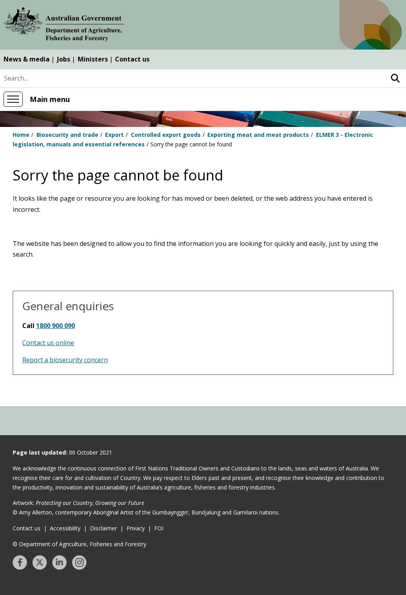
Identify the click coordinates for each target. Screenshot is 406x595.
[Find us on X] (40, 562)
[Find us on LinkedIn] (59, 562)
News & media (27, 59)
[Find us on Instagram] (79, 562)
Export (114, 134)
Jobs (63, 59)
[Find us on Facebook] (20, 562)
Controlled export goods (166, 134)
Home (21, 134)
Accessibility (65, 528)
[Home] (64, 25)
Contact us (132, 59)
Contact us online (48, 342)
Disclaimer (103, 528)
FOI (158, 528)
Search (395, 78)
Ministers (93, 59)
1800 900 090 (55, 325)
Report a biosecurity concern (65, 359)
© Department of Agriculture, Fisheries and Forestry (79, 544)
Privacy (135, 528)
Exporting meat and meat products (258, 134)
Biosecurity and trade (67, 134)
